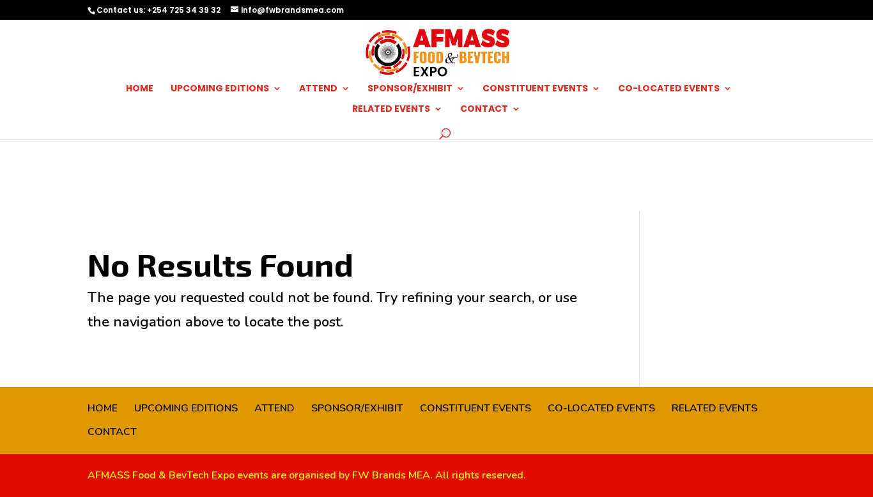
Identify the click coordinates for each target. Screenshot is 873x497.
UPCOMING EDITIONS (220, 89)
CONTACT (484, 109)
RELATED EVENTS (391, 109)
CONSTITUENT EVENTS (535, 89)
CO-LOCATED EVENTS (669, 89)
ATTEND (318, 89)
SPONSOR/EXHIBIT (409, 89)
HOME (139, 89)
